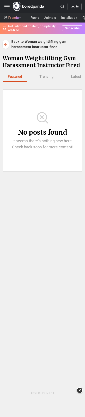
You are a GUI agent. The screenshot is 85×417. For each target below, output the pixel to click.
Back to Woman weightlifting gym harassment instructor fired (38, 44)
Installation (69, 17)
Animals (50, 17)
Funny (35, 17)
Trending (46, 77)
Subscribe (72, 28)
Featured (15, 77)
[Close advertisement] (80, 390)
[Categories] (6, 6)
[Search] (62, 6)
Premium (15, 17)
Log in (74, 6)
